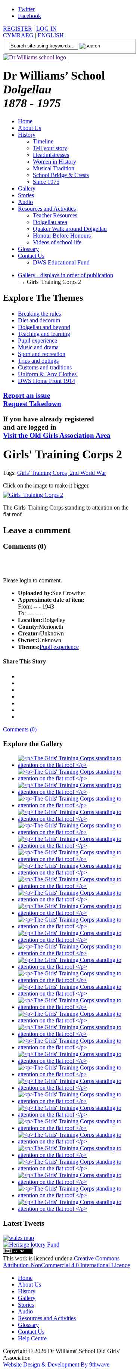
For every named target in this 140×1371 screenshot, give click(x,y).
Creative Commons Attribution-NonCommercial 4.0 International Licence (66, 1261)
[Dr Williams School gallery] (77, 765)
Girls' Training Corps (42, 473)
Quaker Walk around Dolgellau (70, 229)
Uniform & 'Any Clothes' (48, 374)
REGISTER (17, 28)
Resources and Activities (47, 208)
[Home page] (34, 57)
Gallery (26, 188)
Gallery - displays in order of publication (65, 275)
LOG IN (46, 28)
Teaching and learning (44, 334)
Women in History (54, 161)
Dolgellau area (50, 222)
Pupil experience (37, 340)
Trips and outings (38, 361)
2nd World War (87, 473)
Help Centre (32, 1338)
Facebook (29, 16)
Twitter (26, 9)
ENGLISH (51, 35)
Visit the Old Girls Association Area (57, 435)
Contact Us (31, 256)
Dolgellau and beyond (44, 327)
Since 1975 (46, 182)
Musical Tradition (53, 168)
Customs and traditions (45, 367)
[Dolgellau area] (18, 1238)
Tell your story (50, 148)
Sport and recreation (41, 354)
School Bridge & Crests (61, 175)
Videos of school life (57, 242)
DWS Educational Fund (61, 262)
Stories (26, 195)
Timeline (43, 141)
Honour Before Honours (62, 235)
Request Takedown (32, 400)
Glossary (28, 249)
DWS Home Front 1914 (46, 381)
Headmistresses (51, 155)
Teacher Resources (55, 215)
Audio (25, 202)
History (26, 134)
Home (25, 121)
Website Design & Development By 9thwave (56, 1364)
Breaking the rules (39, 313)
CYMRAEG (18, 35)
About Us (29, 128)
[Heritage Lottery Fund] (31, 1244)
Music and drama (38, 347)
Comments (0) (20, 729)
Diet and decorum (39, 320)
